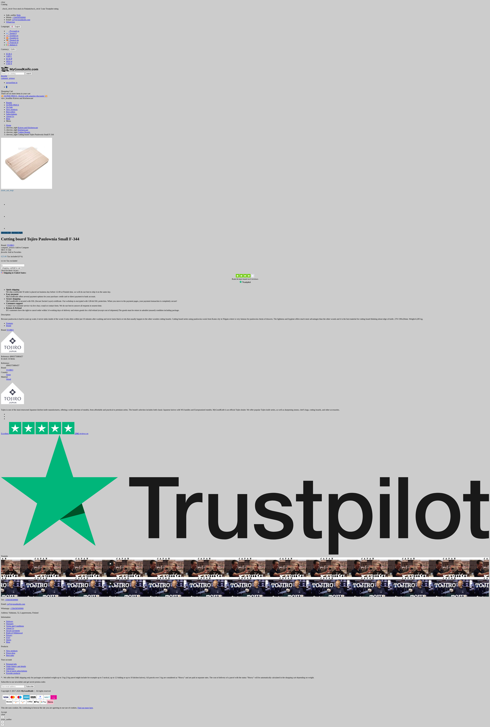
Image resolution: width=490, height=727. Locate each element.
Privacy (9, 635)
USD (9, 64)
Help (19, 15)
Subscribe (30, 686)
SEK (9, 61)
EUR (9, 54)
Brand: (4, 245)
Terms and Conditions (15, 626)
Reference (5, 356)
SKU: (3, 250)
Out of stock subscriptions (16, 671)
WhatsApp (10, 22)
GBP (9, 56)
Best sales (10, 655)
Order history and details (16, 666)
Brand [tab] (8, 326)
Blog (8, 642)
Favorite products (13, 673)
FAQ (8, 637)
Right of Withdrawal (14, 633)
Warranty (10, 624)
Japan (8, 375)
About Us (10, 628)
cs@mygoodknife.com (21, 20)
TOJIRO (9, 370)
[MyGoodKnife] (19, 71)
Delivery (9, 621)
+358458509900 (19, 17)
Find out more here (85, 708)
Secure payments (13, 631)
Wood (8, 379)
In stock (4, 359)
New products (11, 651)
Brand (3, 330)
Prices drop (10, 653)
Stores (8, 640)
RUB (9, 59)
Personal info (11, 664)
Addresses (10, 669)
